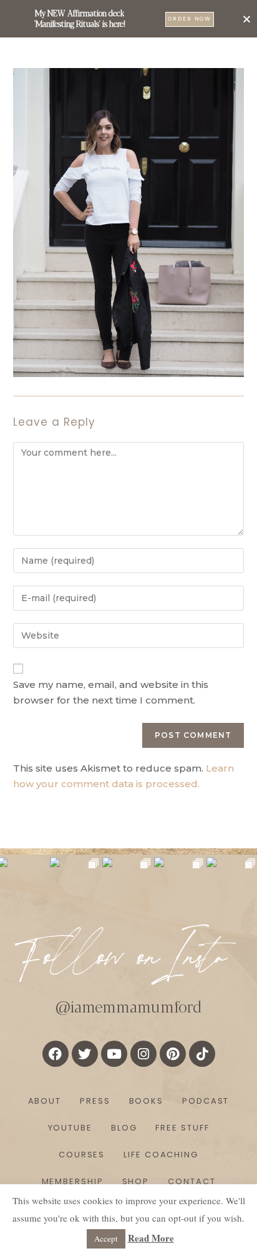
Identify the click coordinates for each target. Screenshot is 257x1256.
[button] (246, 19)
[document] (128, 628)
